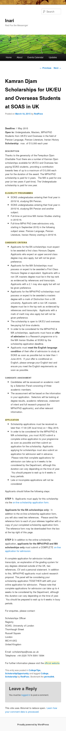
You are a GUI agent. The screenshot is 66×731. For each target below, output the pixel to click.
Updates (53, 57)
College (44, 673)
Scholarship (11, 676)
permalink (49, 676)
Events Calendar (35, 57)
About (19, 57)
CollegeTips (34, 670)
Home (9, 57)
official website (52, 663)
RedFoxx (38, 113)
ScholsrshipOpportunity (17, 673)
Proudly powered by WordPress (33, 724)
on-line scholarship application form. (31, 502)
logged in (25, 694)
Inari (9, 20)
